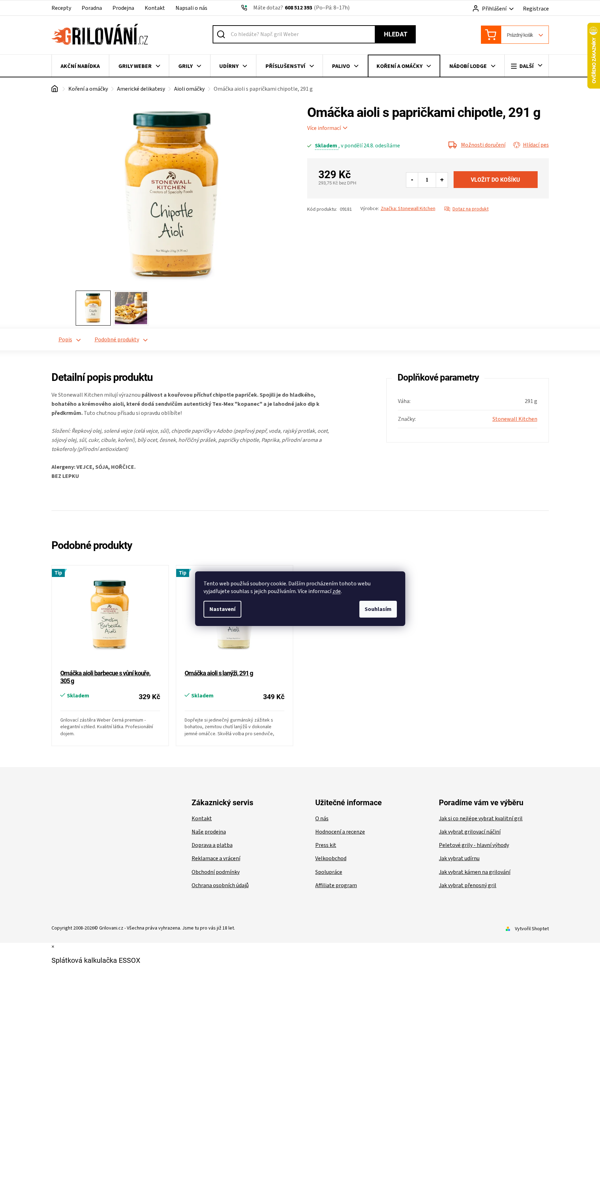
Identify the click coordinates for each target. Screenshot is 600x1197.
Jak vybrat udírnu (459, 858)
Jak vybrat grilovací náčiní (470, 832)
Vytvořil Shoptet (532, 928)
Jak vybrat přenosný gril (467, 885)
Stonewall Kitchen (514, 419)
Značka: (408, 208)
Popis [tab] (65, 339)
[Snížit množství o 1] (412, 180)
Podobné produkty (117, 339)
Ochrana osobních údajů (220, 885)
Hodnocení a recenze (340, 832)
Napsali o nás (191, 8)
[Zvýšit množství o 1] (442, 180)
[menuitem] (80, 66)
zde (336, 591)
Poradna (92, 8)
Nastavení (222, 609)
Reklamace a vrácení (216, 858)
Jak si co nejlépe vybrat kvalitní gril (481, 818)
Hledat (395, 34)
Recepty (61, 8)
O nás (322, 818)
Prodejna (123, 8)
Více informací (324, 128)
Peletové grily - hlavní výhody (474, 845)
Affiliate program (336, 885)
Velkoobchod (330, 858)
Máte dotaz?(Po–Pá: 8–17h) (301, 8)
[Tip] (110, 618)
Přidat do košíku (496, 179)
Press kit (325, 845)
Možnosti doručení (483, 145)
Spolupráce (328, 872)
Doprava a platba (212, 845)
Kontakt (155, 8)
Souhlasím (378, 609)
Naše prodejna (209, 832)
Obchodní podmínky (216, 872)
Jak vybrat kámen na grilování (474, 872)
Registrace (536, 9)
